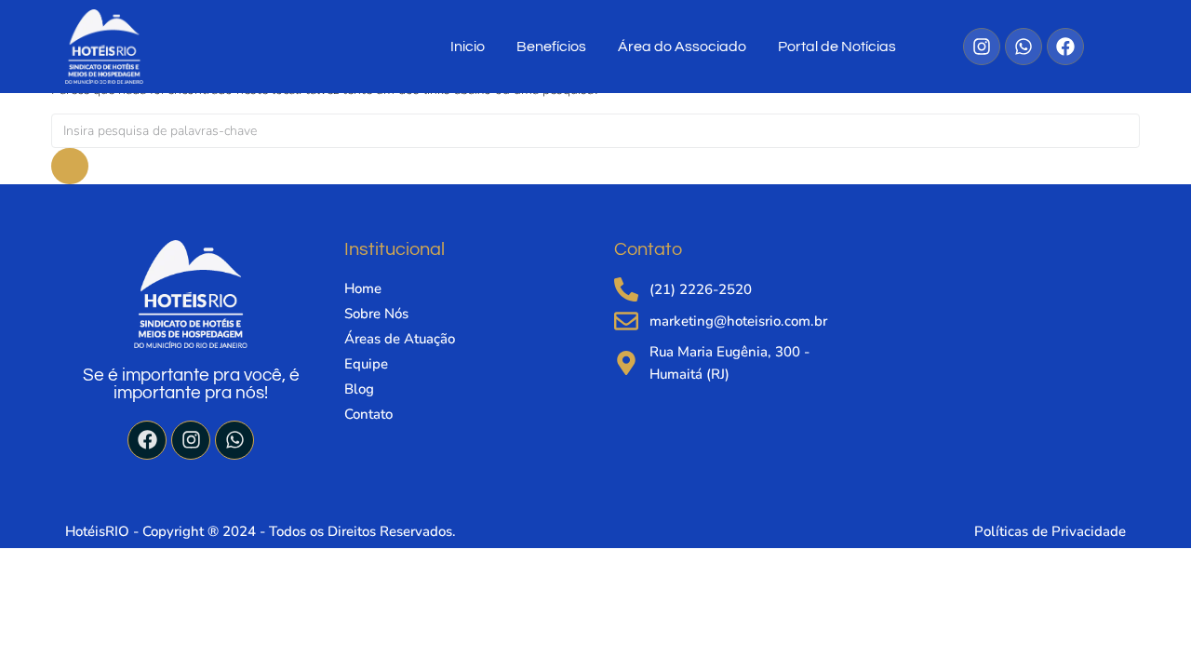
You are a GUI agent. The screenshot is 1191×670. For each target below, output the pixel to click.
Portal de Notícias (837, 46)
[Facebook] (147, 440)
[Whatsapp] (234, 440)
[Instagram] (190, 440)
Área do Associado (682, 46)
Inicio (467, 46)
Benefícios (551, 46)
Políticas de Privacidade (1050, 531)
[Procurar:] (595, 131)
